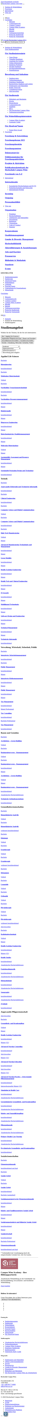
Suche (3, 42)
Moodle (11, 29)
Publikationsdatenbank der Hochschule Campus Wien (16, 168)
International (9, 11)
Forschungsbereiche (13, 144)
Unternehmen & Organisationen (15, 288)
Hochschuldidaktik (13, 243)
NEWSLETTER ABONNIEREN (11, 1299)
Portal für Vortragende (16, 36)
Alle (3, 336)
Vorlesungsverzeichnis (16, 33)
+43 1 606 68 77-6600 (8, 1384)
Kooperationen (11, 231)
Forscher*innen (10, 286)
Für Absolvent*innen (14, 126)
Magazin (12, 22)
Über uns (8, 12)
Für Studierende (12, 95)
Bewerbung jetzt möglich (11, 352)
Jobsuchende (9, 290)
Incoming (9, 194)
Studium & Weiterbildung (13, 7)
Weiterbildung (9, 282)
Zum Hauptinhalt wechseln (10, 2)
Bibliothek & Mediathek (15, 260)
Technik (4, 343)
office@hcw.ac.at (6, 1386)
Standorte (9, 264)
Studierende (9, 279)
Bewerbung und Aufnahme (16, 74)
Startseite (8, 319)
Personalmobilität (12, 202)
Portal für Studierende (16, 35)
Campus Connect (14, 25)
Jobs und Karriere (13, 252)
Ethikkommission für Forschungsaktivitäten (14, 158)
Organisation (10, 210)
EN (8, 18)
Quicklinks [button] (8, 20)
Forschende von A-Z (13, 174)
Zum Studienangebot (12, 49)
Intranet (11, 31)
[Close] (1, 1415)
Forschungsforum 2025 (15, 140)
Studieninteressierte (11, 277)
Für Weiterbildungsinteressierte (18, 116)
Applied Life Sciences (12, 336)
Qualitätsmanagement (14, 235)
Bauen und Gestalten (29, 338)
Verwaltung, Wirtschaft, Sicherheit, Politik (20, 343)
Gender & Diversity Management (19, 239)
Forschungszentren (13, 148)
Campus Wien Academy (17, 27)
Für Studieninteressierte (15, 53)
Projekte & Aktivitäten (14, 163)
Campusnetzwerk (15, 23)
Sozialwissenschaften (26, 340)
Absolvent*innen (10, 281)
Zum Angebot (5, 1286)
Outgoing (9, 198)
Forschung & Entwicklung (16, 136)
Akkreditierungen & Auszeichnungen (21, 248)
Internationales (11, 182)
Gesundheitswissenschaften (10, 340)
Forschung (8, 9)
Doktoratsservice (12, 153)
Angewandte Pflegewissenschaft (11, 338)
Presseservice (10, 256)
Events (8, 269)
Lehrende (8, 284)
